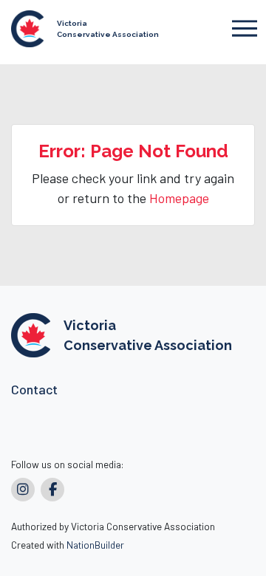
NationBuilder (95, 544)
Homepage (179, 198)
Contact (34, 389)
